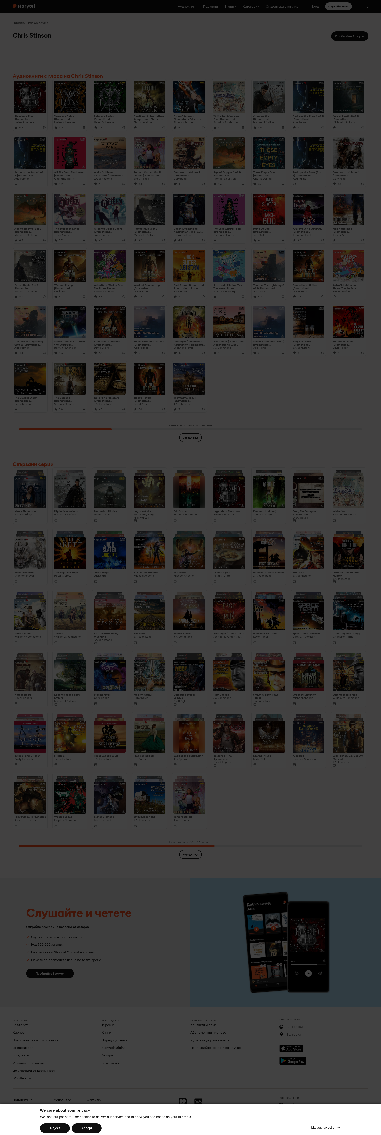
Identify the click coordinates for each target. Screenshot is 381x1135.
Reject (55, 1128)
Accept (86, 1128)
